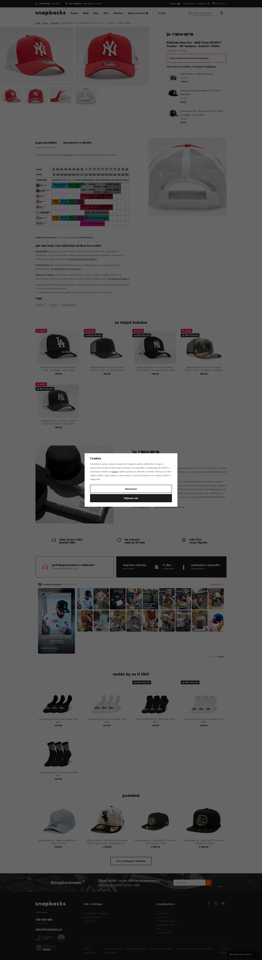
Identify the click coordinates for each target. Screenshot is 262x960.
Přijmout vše (131, 498)
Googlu (114, 471)
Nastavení (131, 489)
